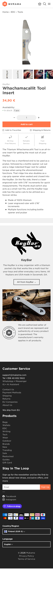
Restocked (7, 456)
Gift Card (7, 462)
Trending (7, 450)
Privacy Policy (26, 556)
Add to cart (27, 124)
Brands (6, 444)
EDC (13, 12)
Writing (6, 431)
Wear (5, 438)
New (4, 447)
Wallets (6, 425)
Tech (4, 434)
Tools (20, 12)
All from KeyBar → (26, 282)
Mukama (30, 553)
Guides (5, 459)
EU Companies (10, 402)
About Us (7, 405)
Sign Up (45, 487)
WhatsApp (7, 381)
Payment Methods (11, 392)
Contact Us (8, 389)
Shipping (7, 396)
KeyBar (6, 84)
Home (5, 12)
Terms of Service (26, 559)
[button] (39, 3)
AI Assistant (13, 384)
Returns (6, 399)
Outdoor (6, 441)
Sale (4, 453)
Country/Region (10, 526)
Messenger (21, 381)
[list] (26, 42)
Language (7, 539)
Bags (5, 422)
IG (3, 384)
